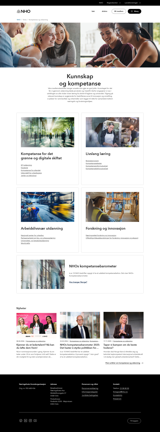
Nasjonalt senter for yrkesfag (32, 235)
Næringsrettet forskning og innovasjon (101, 235)
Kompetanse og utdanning (35, 341)
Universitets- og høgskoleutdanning (35, 241)
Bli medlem (118, 11)
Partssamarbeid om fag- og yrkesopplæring (38, 238)
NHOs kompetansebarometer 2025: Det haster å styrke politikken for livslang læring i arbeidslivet (80, 347)
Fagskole (24, 168)
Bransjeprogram (92, 161)
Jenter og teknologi (28, 176)
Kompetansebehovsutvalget (97, 169)
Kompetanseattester (94, 163)
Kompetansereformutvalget (97, 166)
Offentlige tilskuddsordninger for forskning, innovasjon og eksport (112, 238)
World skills (25, 243)
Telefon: (121, 388)
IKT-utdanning (26, 165)
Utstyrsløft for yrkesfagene (31, 173)
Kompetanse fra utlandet (30, 170)
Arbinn (104, 11)
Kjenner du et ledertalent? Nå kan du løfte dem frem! (35, 346)
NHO (18, 20)
